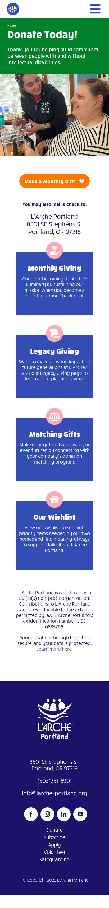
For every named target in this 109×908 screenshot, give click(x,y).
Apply (54, 844)
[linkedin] (64, 814)
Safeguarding (54, 859)
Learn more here (54, 649)
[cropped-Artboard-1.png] (13, 5)
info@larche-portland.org (54, 793)
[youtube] (80, 814)
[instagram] (47, 814)
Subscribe (54, 837)
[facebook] (31, 814)
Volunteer (55, 852)
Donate (54, 830)
